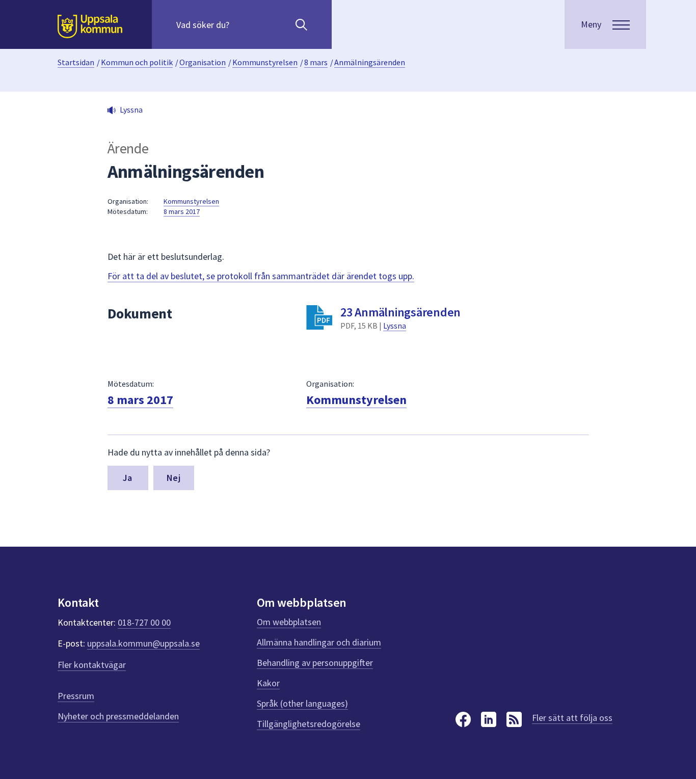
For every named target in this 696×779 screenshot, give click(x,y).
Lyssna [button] (131, 109)
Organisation (202, 62)
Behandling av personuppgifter (315, 662)
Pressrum (76, 696)
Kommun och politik (137, 62)
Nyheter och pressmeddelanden (118, 716)
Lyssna (394, 325)
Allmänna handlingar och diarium (319, 642)
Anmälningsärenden (369, 62)
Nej (173, 477)
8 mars (316, 62)
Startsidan (76, 62)
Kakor (268, 683)
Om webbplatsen (289, 622)
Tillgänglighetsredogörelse (308, 724)
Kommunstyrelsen (265, 62)
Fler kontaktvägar (92, 664)
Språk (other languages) (302, 703)
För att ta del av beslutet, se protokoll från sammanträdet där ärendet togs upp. (261, 276)
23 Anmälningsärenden (400, 312)
